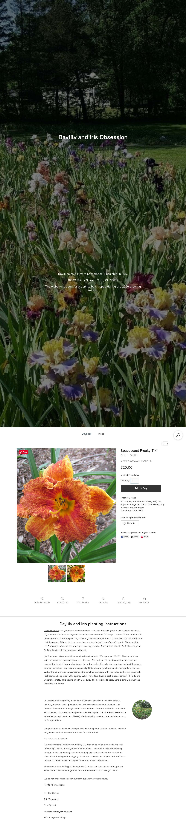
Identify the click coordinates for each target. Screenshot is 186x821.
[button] (130, 523)
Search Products (42, 602)
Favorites (103, 602)
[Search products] (178, 435)
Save (25, 452)
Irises (101, 433)
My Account (62, 602)
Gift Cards (144, 602)
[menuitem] (163, 444)
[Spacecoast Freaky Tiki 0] (57, 573)
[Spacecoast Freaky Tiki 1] (76, 573)
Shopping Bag (123, 602)
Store (123, 455)
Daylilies (87, 433)
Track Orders (83, 602)
